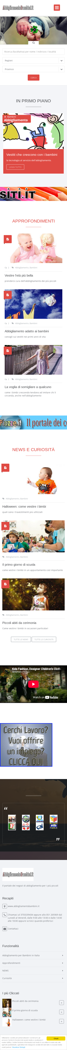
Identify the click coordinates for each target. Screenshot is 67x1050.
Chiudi (56, 1038)
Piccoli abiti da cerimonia (19, 623)
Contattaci (13, 928)
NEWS (5, 970)
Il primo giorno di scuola (18, 564)
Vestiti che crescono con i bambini (31, 155)
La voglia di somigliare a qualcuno (28, 387)
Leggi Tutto (15, 167)
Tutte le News (21, 639)
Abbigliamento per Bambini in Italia (21, 955)
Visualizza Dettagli (18, 1047)
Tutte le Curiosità (43, 639)
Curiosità (7, 978)
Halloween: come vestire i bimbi (24, 506)
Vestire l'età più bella (19, 275)
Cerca (34, 77)
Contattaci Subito (31, 37)
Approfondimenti (11, 962)
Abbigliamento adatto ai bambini (27, 331)
